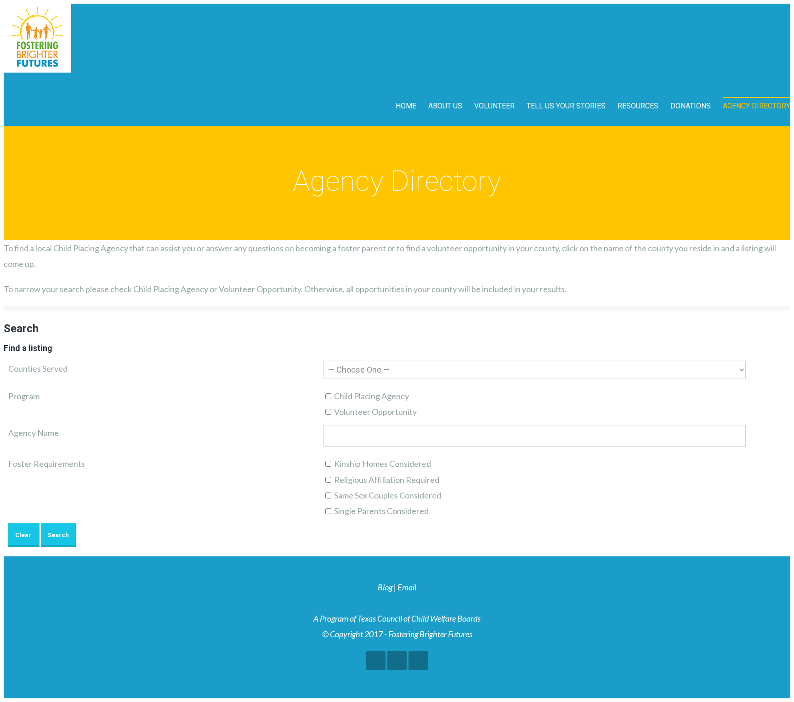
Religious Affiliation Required (386, 480)
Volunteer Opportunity (375, 412)
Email (406, 587)
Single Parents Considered (381, 511)
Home (406, 106)
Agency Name (33, 433)
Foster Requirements (46, 464)
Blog (385, 587)
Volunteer (494, 106)
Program (24, 396)
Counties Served (38, 368)
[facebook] (376, 660)
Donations (690, 106)
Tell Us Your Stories (566, 106)
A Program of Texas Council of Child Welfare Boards (397, 618)
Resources (638, 106)
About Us (445, 106)
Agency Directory (756, 106)
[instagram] (418, 660)
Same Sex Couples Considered (387, 495)
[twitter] (397, 660)
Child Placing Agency (371, 396)
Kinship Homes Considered (382, 464)
